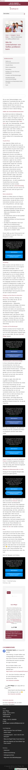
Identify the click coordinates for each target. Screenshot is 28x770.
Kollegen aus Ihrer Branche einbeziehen (12, 72)
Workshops (6, 297)
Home (7, 35)
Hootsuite (14, 500)
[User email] (16, 627)
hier (10, 526)
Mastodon (2, 1)
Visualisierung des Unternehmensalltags (11, 78)
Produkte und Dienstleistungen (13, 75)
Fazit (7, 85)
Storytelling (8, 69)
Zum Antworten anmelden (12, 680)
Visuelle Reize (9, 65)
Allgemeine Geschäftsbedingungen (12, 757)
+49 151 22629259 (14, 3)
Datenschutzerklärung (9, 752)
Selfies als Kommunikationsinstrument (12, 62)
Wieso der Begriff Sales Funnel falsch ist (14, 739)
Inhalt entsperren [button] (14, 252)
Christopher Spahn (11, 650)
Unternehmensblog (19, 185)
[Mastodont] (14, 627)
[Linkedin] (12, 627)
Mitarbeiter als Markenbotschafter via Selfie (14, 82)
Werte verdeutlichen (11, 67)
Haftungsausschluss (9, 755)
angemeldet (11, 702)
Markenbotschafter (14, 469)
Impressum (6, 750)
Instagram (13, 35)
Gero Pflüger (11, 685)
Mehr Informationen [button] (14, 249)
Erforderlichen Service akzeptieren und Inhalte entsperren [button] (14, 256)
